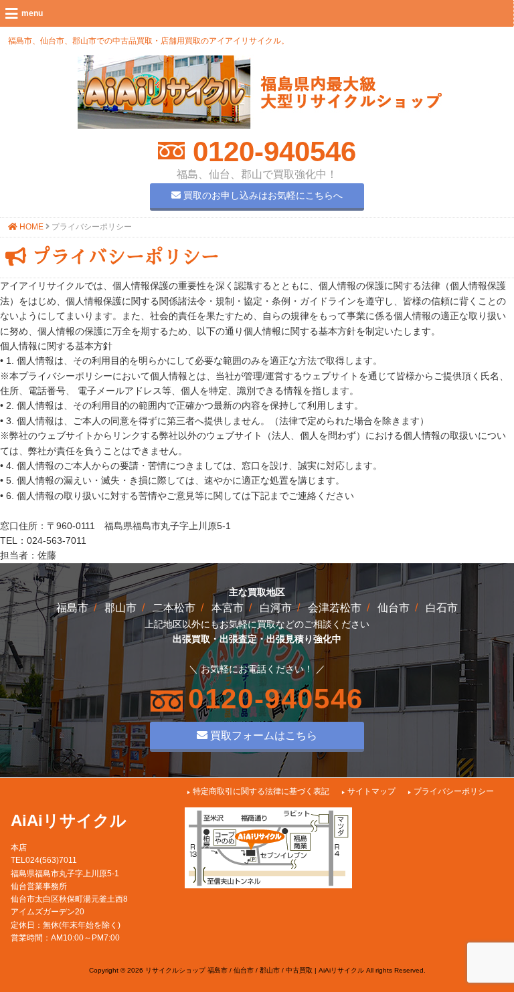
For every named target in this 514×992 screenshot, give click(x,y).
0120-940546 (270, 151)
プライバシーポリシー (454, 791)
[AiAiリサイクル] (260, 125)
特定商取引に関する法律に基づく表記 (261, 791)
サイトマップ (371, 791)
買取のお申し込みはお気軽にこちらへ (262, 195)
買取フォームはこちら (262, 735)
